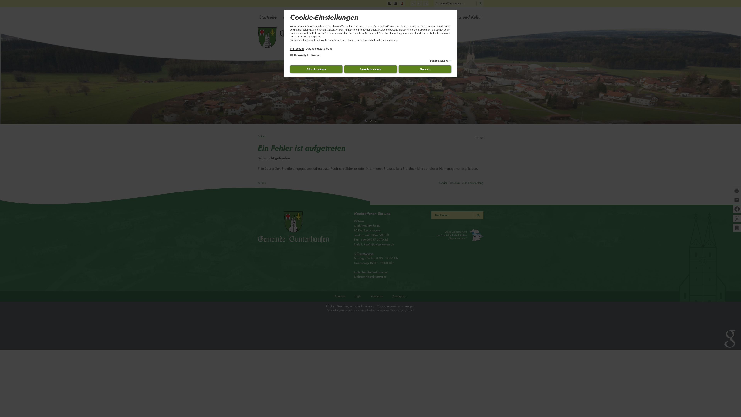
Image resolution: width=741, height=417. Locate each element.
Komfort (316, 55)
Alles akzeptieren (316, 69)
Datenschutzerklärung (319, 48)
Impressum (297, 48)
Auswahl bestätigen (370, 69)
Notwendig (300, 55)
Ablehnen (425, 69)
